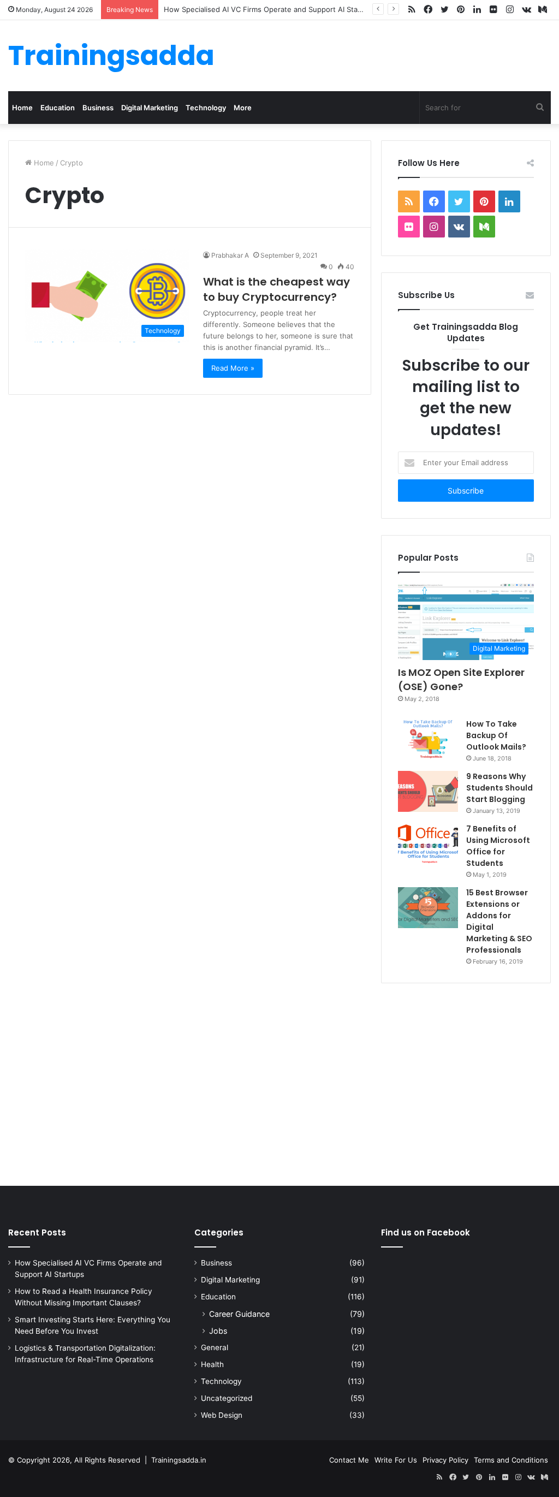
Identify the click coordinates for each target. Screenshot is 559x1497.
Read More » (232, 368)
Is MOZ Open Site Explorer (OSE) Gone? (461, 679)
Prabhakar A (230, 255)
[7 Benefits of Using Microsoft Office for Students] (428, 843)
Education (57, 107)
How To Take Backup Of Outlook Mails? (496, 735)
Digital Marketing (149, 107)
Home (22, 107)
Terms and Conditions (511, 1460)
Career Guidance (239, 1313)
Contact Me (349, 1460)
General (214, 1347)
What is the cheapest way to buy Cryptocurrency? (276, 289)
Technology (206, 107)
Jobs (218, 1330)
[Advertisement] (279, 1082)
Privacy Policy (445, 1460)
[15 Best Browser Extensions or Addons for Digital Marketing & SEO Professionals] (428, 907)
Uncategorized (226, 1398)
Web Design (221, 1415)
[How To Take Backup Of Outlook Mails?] (428, 738)
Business (98, 107)
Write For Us (395, 1460)
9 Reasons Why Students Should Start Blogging (499, 788)
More (243, 107)
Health (212, 1364)
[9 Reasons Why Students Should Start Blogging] (428, 791)
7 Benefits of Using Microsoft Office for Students (498, 846)
